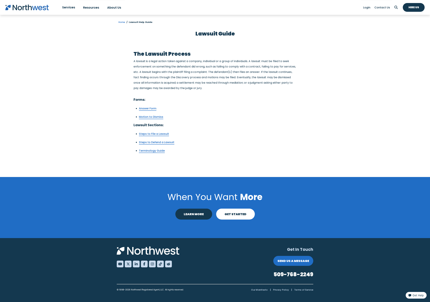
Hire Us (413, 7)
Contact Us (382, 7)
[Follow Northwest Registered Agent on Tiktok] (160, 264)
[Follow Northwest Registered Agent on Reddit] (168, 264)
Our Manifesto (259, 289)
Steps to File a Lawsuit (154, 134)
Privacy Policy (281, 289)
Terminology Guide (152, 151)
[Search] (396, 7)
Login (366, 7)
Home (121, 22)
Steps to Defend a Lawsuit (156, 142)
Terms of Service (303, 289)
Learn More (194, 214)
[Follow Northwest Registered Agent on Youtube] (120, 264)
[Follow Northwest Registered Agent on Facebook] (144, 264)
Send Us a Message (293, 261)
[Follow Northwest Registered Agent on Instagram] (152, 264)
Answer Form (147, 108)
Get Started (235, 214)
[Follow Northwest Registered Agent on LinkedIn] (136, 264)
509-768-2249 (293, 274)
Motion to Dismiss (151, 117)
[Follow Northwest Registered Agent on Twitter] (128, 264)
